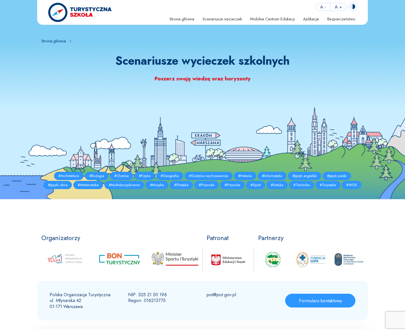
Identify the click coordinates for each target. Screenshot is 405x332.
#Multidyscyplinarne (124, 184)
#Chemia (121, 175)
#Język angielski (304, 175)
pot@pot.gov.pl (221, 294)
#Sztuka (277, 184)
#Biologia (96, 175)
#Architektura (68, 175)
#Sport (255, 184)
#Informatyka (272, 175)
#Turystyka (328, 184)
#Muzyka (157, 184)
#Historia (245, 175)
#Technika (301, 184)
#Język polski (337, 175)
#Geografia (170, 175)
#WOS (351, 184)
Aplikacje (311, 19)
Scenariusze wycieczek (222, 19)
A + (338, 7)
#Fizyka (144, 175)
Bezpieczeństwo (341, 19)
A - (323, 7)
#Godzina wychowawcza (208, 175)
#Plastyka (181, 184)
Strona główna (181, 19)
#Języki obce (58, 184)
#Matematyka (88, 184)
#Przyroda (206, 184)
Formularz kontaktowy (320, 300)
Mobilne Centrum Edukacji (272, 19)
